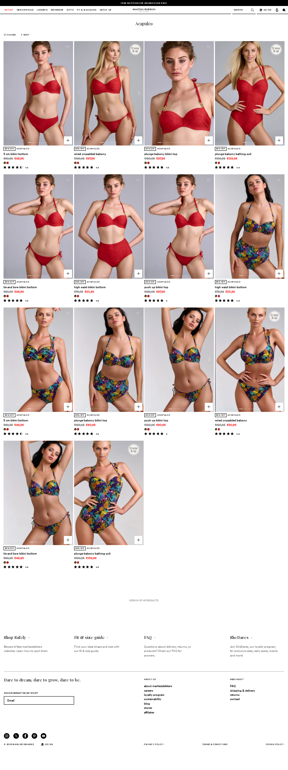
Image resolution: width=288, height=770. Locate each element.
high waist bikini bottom (90, 287)
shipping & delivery (242, 690)
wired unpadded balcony (90, 154)
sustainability (152, 699)
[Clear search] (250, 10)
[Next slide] (68, 93)
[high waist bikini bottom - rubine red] (78, 296)
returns (235, 695)
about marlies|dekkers (158, 686)
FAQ (233, 686)
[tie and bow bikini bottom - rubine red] (7, 296)
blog (147, 703)
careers (148, 690)
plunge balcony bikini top (160, 154)
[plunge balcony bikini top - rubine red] (148, 163)
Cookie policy (275, 744)
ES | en (267, 9)
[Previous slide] (8, 93)
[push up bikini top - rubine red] (148, 296)
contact (235, 699)
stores (148, 708)
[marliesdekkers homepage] (144, 10)
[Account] (276, 10)
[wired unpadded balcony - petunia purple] (75, 163)
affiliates (149, 712)
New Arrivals (25, 10)
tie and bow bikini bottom (20, 287)
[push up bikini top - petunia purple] (145, 296)
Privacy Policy (154, 744)
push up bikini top (156, 287)
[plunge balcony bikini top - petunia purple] (145, 163)
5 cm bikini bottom (16, 154)
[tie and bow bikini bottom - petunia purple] (5, 296)
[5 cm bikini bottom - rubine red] (7, 163)
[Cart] (284, 10)
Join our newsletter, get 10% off (21, 693)
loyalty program (154, 695)
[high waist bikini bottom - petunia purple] (75, 296)
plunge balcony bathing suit (233, 154)
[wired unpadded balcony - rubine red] (78, 163)
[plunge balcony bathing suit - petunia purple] (216, 163)
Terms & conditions (215, 744)
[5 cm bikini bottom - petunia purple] (5, 163)
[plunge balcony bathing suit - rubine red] (219, 163)
